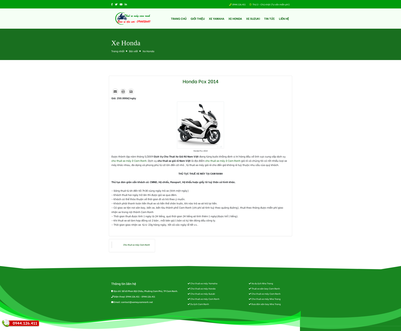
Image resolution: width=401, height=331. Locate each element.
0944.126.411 (239, 4)
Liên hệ (284, 18)
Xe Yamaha (216, 18)
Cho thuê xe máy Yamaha (203, 283)
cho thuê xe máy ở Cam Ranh (129, 160)
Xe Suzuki (253, 18)
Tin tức (269, 18)
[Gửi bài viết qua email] (115, 91)
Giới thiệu (198, 18)
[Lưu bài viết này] (131, 91)
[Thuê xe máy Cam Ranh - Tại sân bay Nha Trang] (133, 18)
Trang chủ (179, 18)
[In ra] (123, 91)
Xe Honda (235, 18)
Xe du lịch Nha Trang (262, 283)
